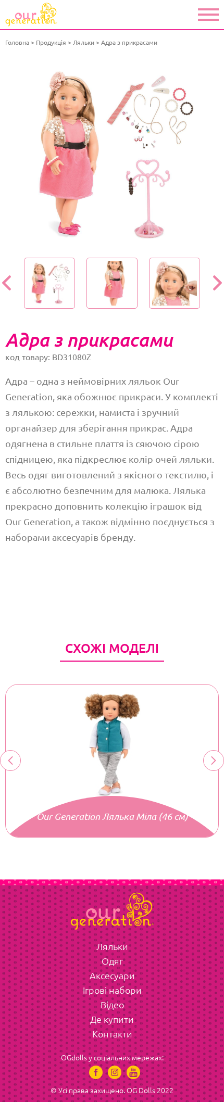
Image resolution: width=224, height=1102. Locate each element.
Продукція (51, 42)
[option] (112, 155)
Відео (112, 1004)
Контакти (112, 1034)
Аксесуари (112, 975)
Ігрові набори (112, 990)
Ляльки (83, 42)
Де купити (112, 1019)
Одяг (112, 961)
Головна (17, 42)
